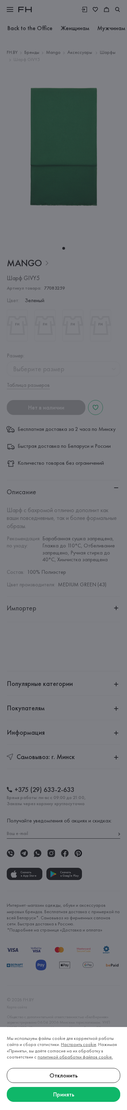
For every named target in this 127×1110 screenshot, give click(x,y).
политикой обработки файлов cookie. (75, 1057)
